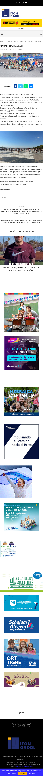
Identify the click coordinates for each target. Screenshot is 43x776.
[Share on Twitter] (20, 86)
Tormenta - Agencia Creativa (24, 764)
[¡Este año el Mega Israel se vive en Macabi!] (21, 250)
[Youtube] (26, 3)
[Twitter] (19, 3)
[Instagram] (23, 3)
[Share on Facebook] (15, 86)
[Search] (41, 34)
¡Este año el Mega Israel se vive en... (21, 267)
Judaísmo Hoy (21, 756)
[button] (2, 254)
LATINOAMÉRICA (24, 754)
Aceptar (22, 774)
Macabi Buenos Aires (15, 41)
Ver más (32, 774)
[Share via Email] (31, 86)
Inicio (2, 41)
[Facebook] (16, 3)
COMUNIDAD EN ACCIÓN (9, 754)
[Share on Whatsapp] (26, 86)
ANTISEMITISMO (37, 754)
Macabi (3, 197)
